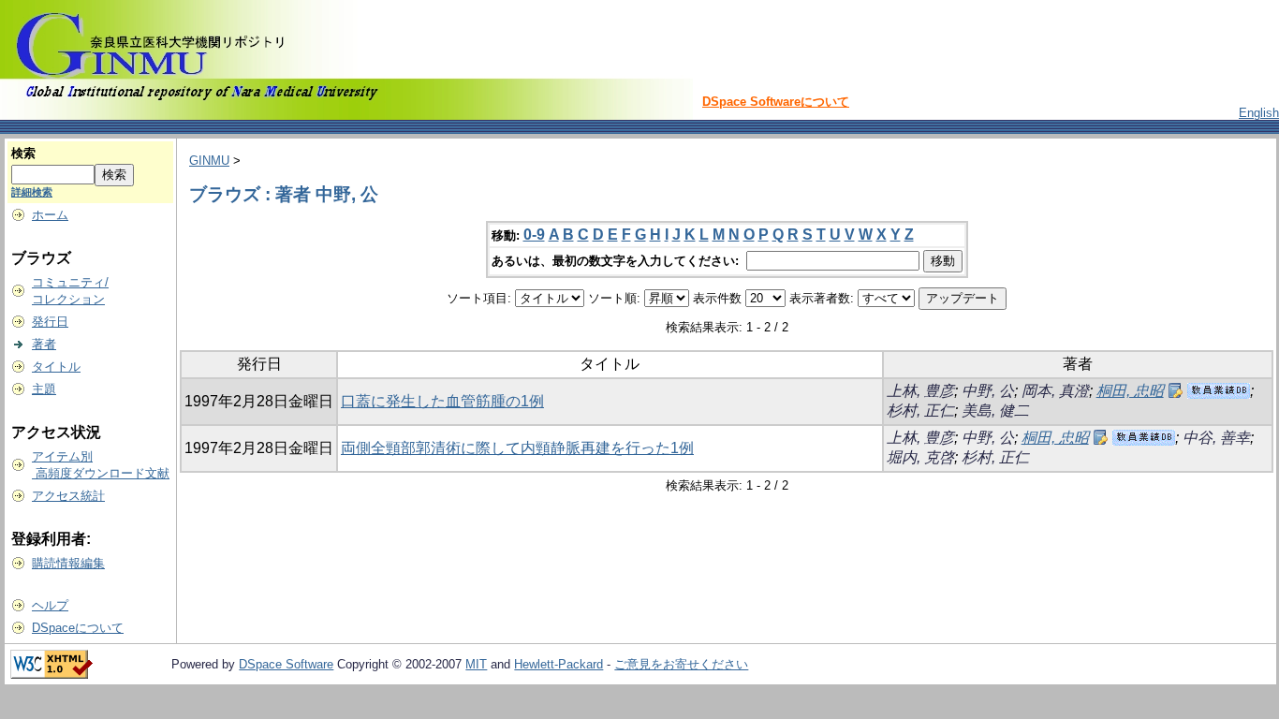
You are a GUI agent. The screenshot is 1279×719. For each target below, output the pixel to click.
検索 (23, 153)
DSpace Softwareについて (775, 102)
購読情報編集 (68, 563)
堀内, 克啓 (920, 457)
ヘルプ (50, 605)
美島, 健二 (995, 410)
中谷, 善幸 (1216, 438)
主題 (44, 389)
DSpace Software (286, 664)
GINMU (209, 161)
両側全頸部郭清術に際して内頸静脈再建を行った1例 (517, 448)
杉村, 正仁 (920, 410)
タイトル (56, 367)
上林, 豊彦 (920, 391)
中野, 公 (988, 391)
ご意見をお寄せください (681, 664)
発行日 (50, 322)
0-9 (534, 234)
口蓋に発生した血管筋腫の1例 (442, 401)
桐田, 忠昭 (1130, 391)
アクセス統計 (68, 496)
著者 (44, 344)
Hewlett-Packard (558, 664)
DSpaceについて (78, 628)
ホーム (50, 215)
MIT (476, 664)
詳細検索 (31, 192)
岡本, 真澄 (1055, 391)
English (1259, 113)
